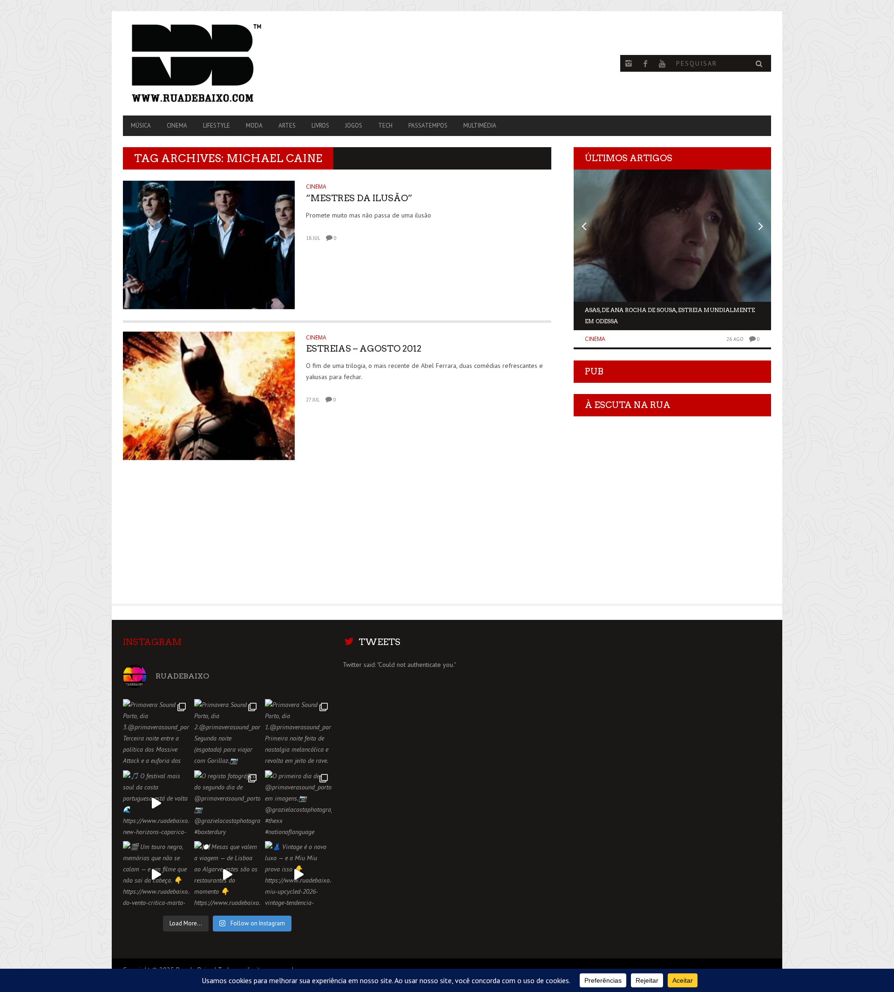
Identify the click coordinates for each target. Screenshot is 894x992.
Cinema (177, 125)
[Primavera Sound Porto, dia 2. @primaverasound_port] (227, 732)
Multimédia (479, 125)
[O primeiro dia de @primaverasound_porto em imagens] (298, 803)
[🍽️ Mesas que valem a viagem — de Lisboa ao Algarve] (227, 874)
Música (141, 125)
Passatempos (427, 125)
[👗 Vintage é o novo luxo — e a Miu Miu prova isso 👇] (298, 874)
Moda (254, 125)
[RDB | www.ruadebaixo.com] (220, 63)
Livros (320, 125)
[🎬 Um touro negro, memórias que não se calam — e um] (156, 874)
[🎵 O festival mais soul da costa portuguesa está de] (156, 803)
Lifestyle (216, 125)
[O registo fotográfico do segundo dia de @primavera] (227, 803)
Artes (287, 125)
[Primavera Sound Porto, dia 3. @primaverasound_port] (156, 732)
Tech (385, 125)
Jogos (353, 125)
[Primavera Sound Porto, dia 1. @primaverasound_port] (298, 732)
